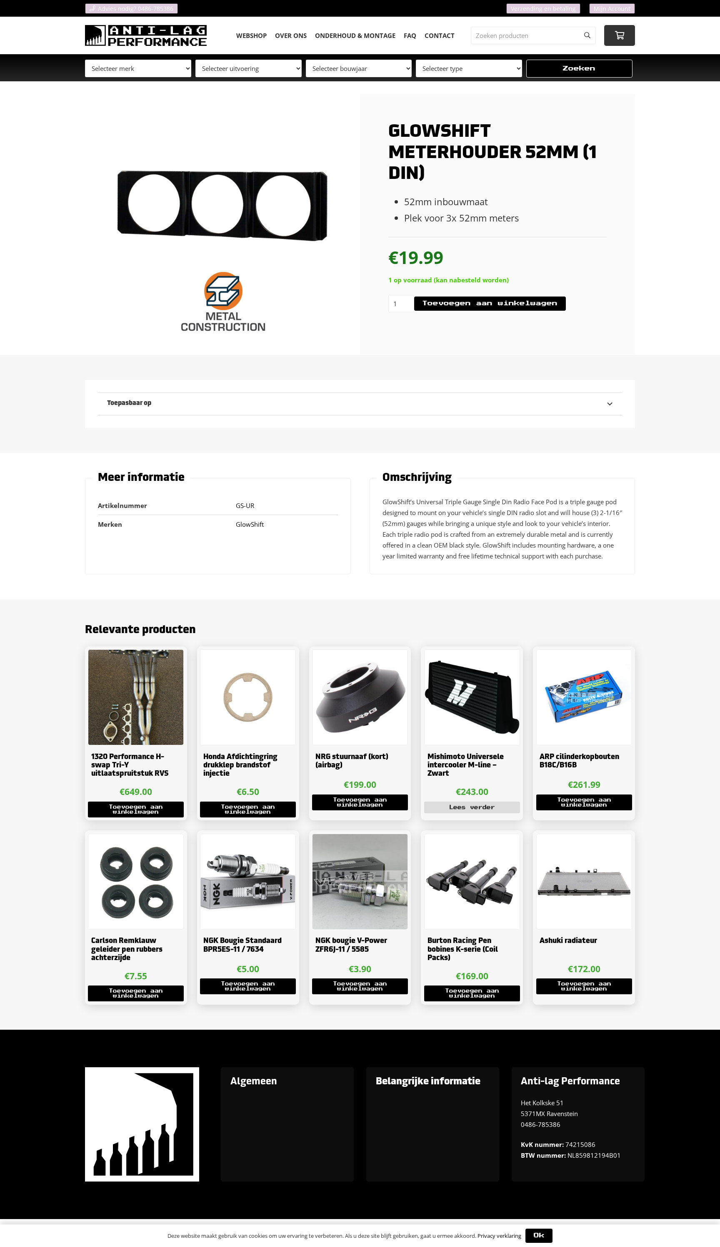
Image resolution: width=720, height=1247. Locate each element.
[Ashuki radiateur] (584, 881)
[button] (136, 809)
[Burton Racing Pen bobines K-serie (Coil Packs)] (472, 881)
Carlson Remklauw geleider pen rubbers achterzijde (126, 950)
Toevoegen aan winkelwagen (490, 303)
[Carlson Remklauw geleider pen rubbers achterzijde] (135, 881)
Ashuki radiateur (568, 941)
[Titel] (146, 35)
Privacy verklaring (499, 1235)
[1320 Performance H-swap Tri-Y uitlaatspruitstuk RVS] (135, 697)
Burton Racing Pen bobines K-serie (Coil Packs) (463, 950)
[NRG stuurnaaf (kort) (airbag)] (360, 697)
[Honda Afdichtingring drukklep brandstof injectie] (247, 697)
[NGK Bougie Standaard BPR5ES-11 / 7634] (247, 881)
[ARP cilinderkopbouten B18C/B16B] (584, 697)
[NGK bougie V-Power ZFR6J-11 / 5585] (360, 881)
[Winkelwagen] (619, 35)
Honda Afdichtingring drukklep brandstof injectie (240, 766)
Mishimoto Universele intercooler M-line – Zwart (466, 766)
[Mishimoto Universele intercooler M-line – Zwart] (472, 697)
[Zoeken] (587, 35)
